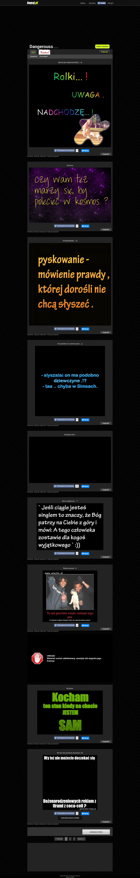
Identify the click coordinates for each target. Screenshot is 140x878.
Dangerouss (44, 46)
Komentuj (30, 156)
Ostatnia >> (81, 839)
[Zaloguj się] (101, 3)
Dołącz (110, 3)
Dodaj (82, 3)
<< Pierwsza (58, 839)
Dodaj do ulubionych (40, 156)
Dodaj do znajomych (102, 46)
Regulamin (77, 876)
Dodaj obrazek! (64, 876)
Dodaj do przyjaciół (53, 156)
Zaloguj (92, 3)
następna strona (96, 832)
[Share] (64, 150)
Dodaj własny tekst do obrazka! (70, 818)
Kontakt (71, 876)
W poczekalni (43, 56)
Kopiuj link (106, 154)
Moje (33, 52)
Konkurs (44, 52)
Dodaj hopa (104, 52)
